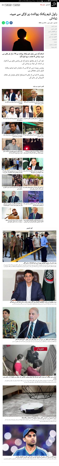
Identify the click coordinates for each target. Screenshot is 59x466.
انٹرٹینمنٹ (54, 39)
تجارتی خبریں (54, 34)
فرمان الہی (46, 1)
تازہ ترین (48, 5)
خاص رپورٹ (54, 47)
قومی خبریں (49, 23)
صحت (55, 42)
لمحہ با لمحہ (54, 26)
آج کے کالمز (8, 5)
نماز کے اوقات (38, 1)
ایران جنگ (42, 5)
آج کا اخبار (17, 5)
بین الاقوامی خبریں (52, 32)
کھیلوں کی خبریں (53, 37)
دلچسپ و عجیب (53, 45)
